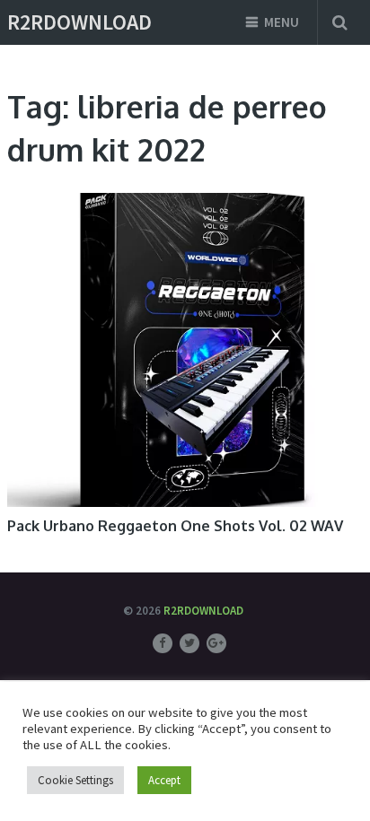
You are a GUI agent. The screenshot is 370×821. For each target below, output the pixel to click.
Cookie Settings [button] (75, 780)
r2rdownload (79, 22)
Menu (281, 22)
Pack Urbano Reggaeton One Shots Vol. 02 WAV (175, 526)
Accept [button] (164, 780)
